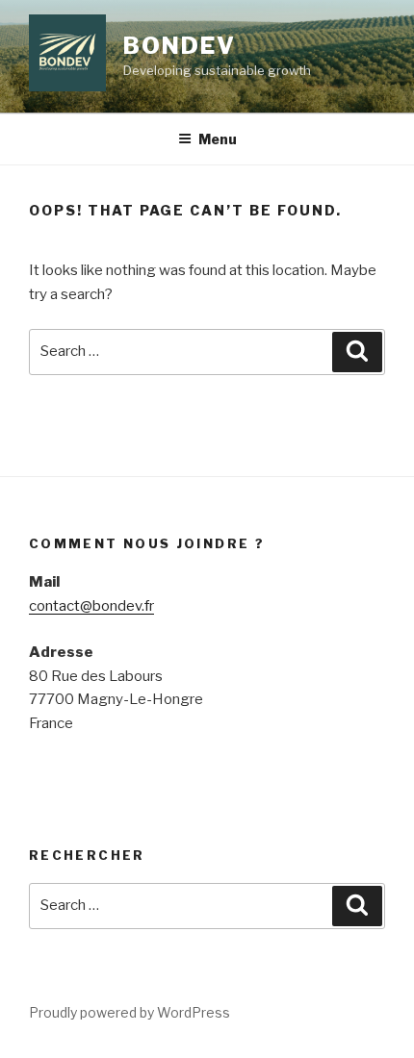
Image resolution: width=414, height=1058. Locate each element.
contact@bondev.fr (91, 606)
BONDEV (179, 46)
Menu (217, 139)
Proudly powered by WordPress (129, 1012)
